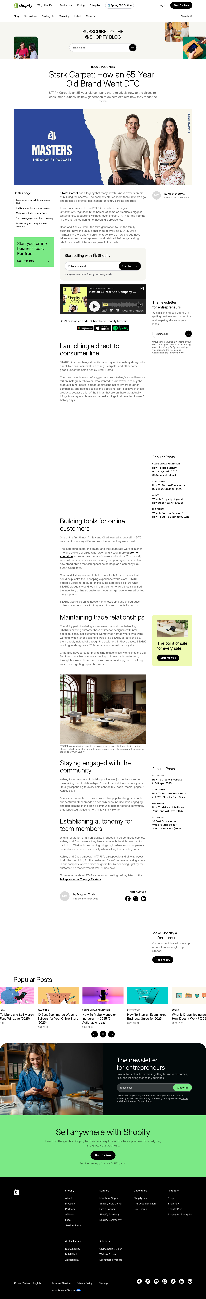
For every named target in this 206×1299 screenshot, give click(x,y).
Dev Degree (140, 1209)
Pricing (81, 5)
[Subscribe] (132, 47)
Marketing (64, 16)
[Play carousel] (103, 1034)
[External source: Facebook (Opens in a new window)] (139, 1281)
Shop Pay (173, 1203)
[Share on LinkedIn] (143, 898)
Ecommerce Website (110, 1259)
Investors (70, 1203)
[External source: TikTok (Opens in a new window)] (173, 1281)
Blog (16, 16)
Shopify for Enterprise (180, 1214)
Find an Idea (30, 16)
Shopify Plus (175, 1209)
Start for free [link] (130, 266)
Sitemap (103, 1283)
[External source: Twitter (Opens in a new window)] (147, 1281)
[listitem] (103, 1005)
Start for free (181, 5)
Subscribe (182, 1087)
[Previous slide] (94, 1034)
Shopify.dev (140, 1198)
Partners (70, 1209)
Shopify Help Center (110, 1203)
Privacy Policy (176, 352)
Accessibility (72, 1259)
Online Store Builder (110, 1248)
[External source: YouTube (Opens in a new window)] (156, 1281)
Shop (171, 1198)
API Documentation (145, 1203)
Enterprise (94, 5)
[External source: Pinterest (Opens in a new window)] (190, 1281)
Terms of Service (61, 1283)
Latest (77, 16)
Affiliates (70, 1214)
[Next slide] (111, 1034)
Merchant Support (109, 1198)
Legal (68, 1219)
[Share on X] (135, 898)
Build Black (71, 1254)
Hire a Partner (107, 1209)
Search (185, 16)
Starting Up (48, 16)
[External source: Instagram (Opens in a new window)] (164, 1281)
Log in (162, 5)
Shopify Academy (109, 1214)
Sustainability (72, 1248)
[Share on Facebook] (128, 898)
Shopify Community (110, 1219)
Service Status (73, 1225)
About (68, 1198)
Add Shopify (163, 959)
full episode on (80, 879)
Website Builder (108, 1254)
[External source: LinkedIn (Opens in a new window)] (181, 1281)
